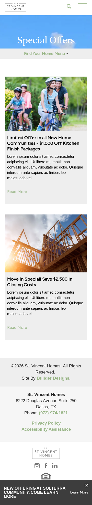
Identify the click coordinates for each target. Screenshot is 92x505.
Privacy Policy (46, 423)
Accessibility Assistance (46, 429)
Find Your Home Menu (44, 53)
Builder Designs (53, 378)
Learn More (79, 492)
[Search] (69, 6)
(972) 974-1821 (53, 413)
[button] (69, 6)
